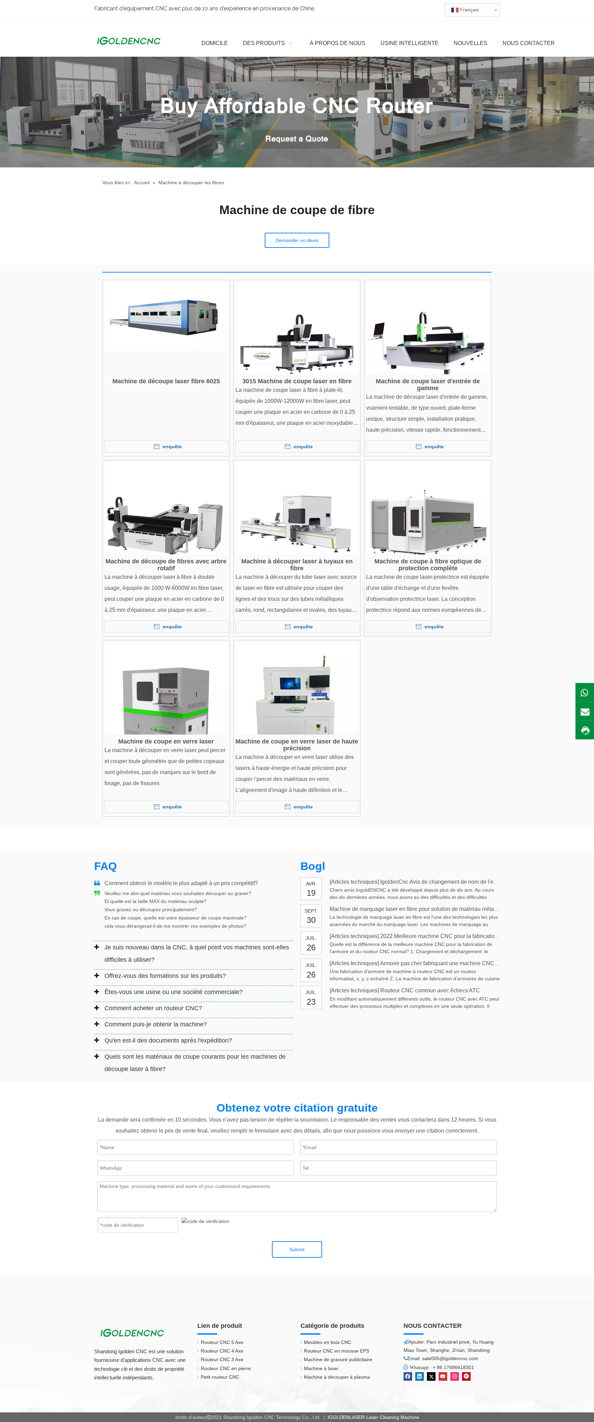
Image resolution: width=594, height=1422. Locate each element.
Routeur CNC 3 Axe (222, 1359)
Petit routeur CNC (220, 1377)
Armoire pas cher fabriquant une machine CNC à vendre (448, 963)
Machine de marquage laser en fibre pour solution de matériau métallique (418, 909)
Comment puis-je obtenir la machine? (155, 1024)
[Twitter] (431, 1376)
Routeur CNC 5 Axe (222, 1342)
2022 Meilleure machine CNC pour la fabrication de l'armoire (454, 936)
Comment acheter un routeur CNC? (153, 1008)
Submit (297, 1249)
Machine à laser (321, 1368)
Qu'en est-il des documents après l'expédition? (168, 1040)
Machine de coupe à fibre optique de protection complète (427, 565)
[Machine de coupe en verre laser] (166, 703)
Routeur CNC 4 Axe (222, 1351)
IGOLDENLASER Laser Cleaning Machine (372, 1417)
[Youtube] (443, 1376)
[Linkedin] (419, 1376)
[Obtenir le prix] (585, 730)
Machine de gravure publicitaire (338, 1359)
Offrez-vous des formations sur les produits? (165, 975)
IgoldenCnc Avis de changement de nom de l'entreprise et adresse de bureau (474, 882)
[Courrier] (585, 711)
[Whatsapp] (585, 692)
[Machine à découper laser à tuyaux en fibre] (297, 523)
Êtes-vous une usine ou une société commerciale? (173, 992)
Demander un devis (297, 240)
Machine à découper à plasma (337, 1377)
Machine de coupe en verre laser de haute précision (296, 745)
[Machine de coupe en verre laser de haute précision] (297, 703)
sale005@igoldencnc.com (450, 1358)
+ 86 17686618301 (453, 1367)
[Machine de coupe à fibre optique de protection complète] (428, 523)
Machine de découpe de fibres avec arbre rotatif (166, 565)
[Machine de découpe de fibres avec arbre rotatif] (166, 523)
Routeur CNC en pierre (226, 1368)
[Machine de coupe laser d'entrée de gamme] (428, 343)
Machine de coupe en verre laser (166, 741)
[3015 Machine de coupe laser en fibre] (297, 343)
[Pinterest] (466, 1376)
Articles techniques (354, 882)
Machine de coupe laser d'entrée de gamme (428, 385)
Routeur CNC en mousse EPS (336, 1351)
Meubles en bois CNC (327, 1342)
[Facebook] (408, 1376)
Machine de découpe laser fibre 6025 (166, 381)
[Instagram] (454, 1376)
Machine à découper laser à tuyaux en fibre (297, 565)
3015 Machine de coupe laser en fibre (297, 381)
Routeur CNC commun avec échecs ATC (430, 990)
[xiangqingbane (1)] (297, 112)
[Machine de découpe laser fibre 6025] (166, 315)
